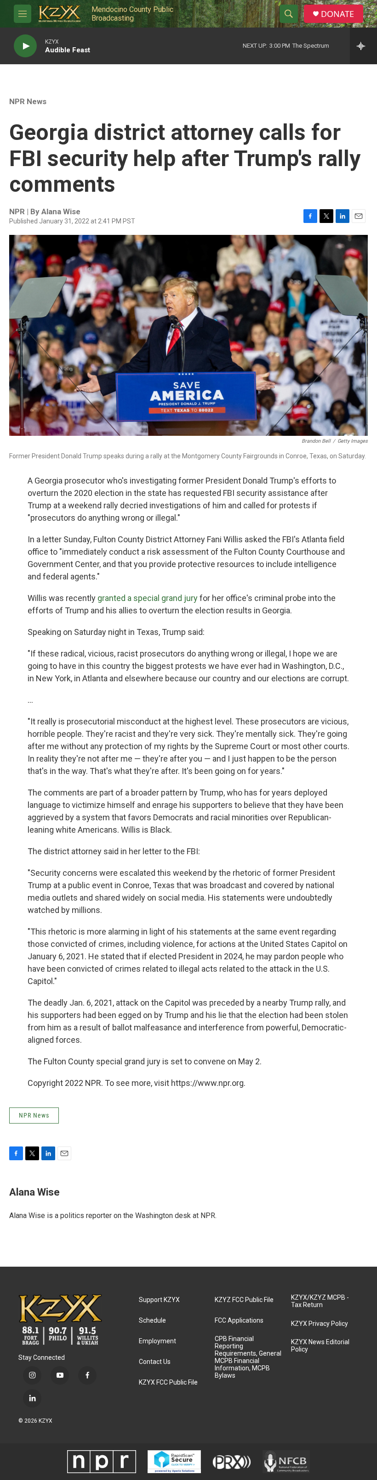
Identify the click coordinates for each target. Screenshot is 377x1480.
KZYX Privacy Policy (319, 1323)
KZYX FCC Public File (168, 1382)
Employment (157, 1341)
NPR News (27, 101)
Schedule (152, 1320)
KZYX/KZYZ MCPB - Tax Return (320, 1301)
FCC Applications (239, 1320)
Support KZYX (159, 1299)
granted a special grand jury (147, 598)
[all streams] (363, 46)
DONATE (337, 14)
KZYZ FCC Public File (244, 1299)
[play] (25, 46)
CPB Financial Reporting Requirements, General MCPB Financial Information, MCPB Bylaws (248, 1357)
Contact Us (155, 1361)
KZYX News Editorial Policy (320, 1346)
